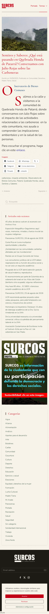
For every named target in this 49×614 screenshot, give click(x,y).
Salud (14, 81)
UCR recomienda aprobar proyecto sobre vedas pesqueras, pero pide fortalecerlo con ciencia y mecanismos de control (23, 300)
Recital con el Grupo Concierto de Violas (22, 256)
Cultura (8, 459)
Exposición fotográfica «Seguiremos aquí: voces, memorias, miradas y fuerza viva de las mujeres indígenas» (24, 231)
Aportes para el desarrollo (16, 435)
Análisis (8, 431)
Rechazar (24, 602)
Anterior (7, 191)
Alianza (8, 423)
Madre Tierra (6, 81)
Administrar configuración (24, 607)
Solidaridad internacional (15, 528)
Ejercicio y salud (12, 475)
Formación (9, 488)
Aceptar (24, 596)
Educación (9, 471)
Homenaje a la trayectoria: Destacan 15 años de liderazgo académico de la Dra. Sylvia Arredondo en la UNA (23, 310)
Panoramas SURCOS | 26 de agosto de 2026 (24, 238)
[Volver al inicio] (8, 6)
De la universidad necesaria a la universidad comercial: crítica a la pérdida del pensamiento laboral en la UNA (24, 319)
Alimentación (11, 427)
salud (41, 181)
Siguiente (41, 191)
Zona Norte (10, 540)
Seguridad (9, 520)
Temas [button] (42, 6)
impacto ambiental (19, 178)
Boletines (9, 443)
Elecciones (9, 479)
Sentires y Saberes (9, 183)
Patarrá (20, 181)
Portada (34, 6)
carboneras (6, 178)
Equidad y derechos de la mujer (18, 483)
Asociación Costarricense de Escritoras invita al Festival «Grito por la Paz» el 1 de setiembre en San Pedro (23, 329)
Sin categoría (10, 524)
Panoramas (10, 504)
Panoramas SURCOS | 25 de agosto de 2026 (24, 293)
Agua (7, 419)
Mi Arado (9, 500)
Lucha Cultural (11, 492)
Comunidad (33, 78)
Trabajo (8, 532)
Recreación (9, 512)
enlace (20, 150)
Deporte (8, 463)
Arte (7, 439)
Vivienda (9, 536)
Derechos (41, 78)
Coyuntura (9, 455)
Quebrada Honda (31, 181)
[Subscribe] (45, 570)
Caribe (8, 447)
